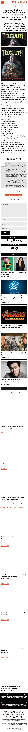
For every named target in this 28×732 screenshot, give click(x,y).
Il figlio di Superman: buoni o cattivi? (13, 612)
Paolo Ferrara (6, 579)
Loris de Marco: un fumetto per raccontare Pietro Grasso (11, 687)
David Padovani (19, 23)
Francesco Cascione (7, 690)
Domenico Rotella (6, 615)
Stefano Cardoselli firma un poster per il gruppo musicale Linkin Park (13, 498)
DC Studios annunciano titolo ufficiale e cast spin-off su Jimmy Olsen (13, 298)
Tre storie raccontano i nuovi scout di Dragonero (13, 649)
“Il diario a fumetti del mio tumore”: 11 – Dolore (13, 537)
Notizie (14, 6)
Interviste (4, 657)
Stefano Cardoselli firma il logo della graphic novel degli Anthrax (12, 427)
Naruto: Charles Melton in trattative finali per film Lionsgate (14, 381)
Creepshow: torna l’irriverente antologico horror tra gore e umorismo (14, 575)
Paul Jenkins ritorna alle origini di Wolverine (13, 354)
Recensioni (5, 545)
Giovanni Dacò (5, 653)
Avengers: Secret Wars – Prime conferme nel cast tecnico (12, 326)
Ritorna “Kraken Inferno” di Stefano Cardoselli (12, 463)
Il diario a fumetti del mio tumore (12, 507)
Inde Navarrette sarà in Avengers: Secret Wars (13, 273)
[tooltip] (8, 159)
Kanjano (4, 541)
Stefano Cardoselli (14, 195)
